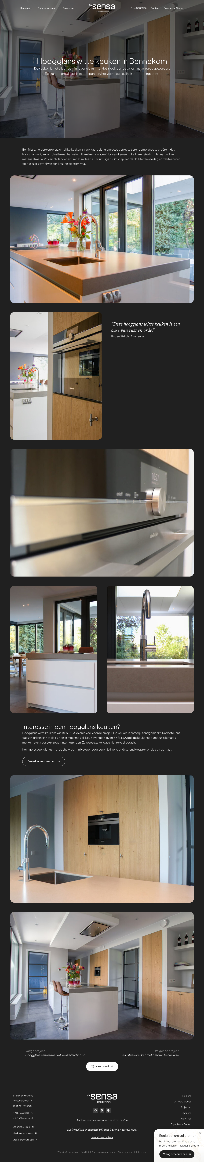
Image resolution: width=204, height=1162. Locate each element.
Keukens (186, 1095)
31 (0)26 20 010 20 (24, 1112)
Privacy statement (126, 1152)
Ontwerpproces (182, 1101)
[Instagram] (95, 1110)
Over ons (186, 1112)
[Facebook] (102, 1110)
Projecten (186, 1107)
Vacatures (185, 1118)
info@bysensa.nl (24, 1118)
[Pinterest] (108, 1110)
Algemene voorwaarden (103, 1152)
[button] (200, 1133)
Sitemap (142, 1152)
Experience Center (181, 1124)
